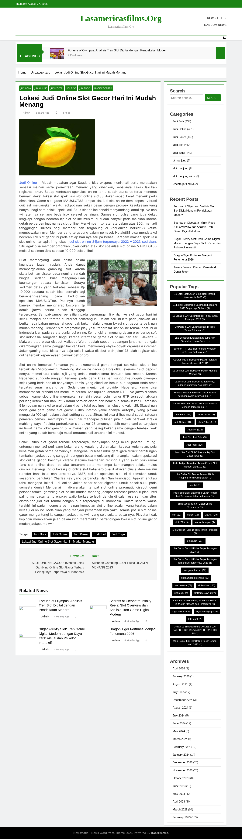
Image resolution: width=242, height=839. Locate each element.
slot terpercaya (205, 593)
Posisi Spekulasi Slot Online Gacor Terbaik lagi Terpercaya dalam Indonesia (195, 495)
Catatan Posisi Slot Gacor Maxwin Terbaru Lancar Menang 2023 (195, 361)
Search (213, 98)
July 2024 (179, 715)
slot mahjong (180, 168)
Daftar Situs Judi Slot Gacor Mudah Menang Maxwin (194, 372)
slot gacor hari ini (195, 570)
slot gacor (195, 541)
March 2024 (180, 739)
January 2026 (181, 676)
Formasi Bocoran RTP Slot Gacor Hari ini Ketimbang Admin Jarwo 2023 (195, 394)
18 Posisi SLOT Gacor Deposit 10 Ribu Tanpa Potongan (195, 329)
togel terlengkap (207, 611)
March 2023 (180, 809)
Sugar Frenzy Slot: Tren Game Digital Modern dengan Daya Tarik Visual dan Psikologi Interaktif (197, 243)
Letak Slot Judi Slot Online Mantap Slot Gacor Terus (195, 454)
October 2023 (181, 778)
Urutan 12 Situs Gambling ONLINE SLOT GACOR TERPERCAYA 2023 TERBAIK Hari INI (195, 630)
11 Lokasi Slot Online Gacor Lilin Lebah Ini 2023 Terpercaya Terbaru (195, 307)
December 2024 (182, 699)
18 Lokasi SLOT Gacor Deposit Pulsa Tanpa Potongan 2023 (195, 318)
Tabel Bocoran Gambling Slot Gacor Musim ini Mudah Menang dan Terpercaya (195, 602)
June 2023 (179, 786)
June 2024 (179, 723)
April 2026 (179, 668)
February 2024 (182, 746)
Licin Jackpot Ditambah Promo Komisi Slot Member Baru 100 (195, 465)
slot (176, 514)
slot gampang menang (195, 578)
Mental (195, 485)
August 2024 (180, 707)
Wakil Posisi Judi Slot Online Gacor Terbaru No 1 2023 (195, 643)
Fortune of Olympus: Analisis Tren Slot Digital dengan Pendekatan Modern (118, 50)
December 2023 (182, 762)
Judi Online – (29, 183)
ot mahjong (179, 160)
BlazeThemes (159, 832)
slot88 (193, 514)
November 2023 (182, 770)
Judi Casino (206, 414)
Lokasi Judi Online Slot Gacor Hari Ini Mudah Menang (58, 541)
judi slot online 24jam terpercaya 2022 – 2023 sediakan (112, 241)
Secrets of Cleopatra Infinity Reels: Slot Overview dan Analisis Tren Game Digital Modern (195, 227)
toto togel (195, 619)
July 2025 (179, 692)
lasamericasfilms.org (121, 18)
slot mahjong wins (184, 176)
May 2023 (179, 793)
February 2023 (182, 817)
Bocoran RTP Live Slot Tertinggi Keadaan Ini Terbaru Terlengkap (195, 350)
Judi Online (40, 88)
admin (26, 113)
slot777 (211, 514)
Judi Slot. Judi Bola (195, 437)
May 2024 (179, 731)
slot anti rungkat (205, 522)
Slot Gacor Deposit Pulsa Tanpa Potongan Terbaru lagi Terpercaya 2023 (195, 561)
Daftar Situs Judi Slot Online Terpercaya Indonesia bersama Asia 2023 (195, 383)
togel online (181, 611)
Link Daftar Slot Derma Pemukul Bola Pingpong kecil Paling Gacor (195, 476)
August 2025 (180, 684)
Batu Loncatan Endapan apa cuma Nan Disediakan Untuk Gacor (195, 340)
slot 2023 (181, 522)
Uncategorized (103, 88)
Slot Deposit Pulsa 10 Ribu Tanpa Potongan (195, 532)
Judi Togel (85, 88)
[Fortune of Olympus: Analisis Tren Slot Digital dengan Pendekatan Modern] (57, 55)
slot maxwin (183, 585)
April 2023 (179, 801)
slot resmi (181, 593)
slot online (206, 585)
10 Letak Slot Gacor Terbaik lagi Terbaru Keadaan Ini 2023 (195, 296)
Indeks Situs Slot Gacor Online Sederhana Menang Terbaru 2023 (195, 405)
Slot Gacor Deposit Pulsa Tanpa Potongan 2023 (195, 550)
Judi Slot (71, 88)
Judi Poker (56, 88)
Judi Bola (26, 88)
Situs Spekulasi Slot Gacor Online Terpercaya (195, 505)
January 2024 (181, 754)
